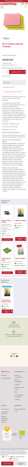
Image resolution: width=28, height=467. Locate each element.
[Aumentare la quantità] (7, 71)
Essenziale (7, 456)
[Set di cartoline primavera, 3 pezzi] (7, 292)
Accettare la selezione (21, 463)
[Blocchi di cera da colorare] (7, 212)
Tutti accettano (7, 463)
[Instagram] (14, 356)
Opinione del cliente (9, 87)
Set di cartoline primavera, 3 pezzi (6, 300)
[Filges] (6, 38)
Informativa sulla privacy (5, 454)
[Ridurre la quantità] (7, 73)
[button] (2, 7)
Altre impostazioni (14, 460)
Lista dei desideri (7, 76)
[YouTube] (17, 356)
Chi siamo (4, 375)
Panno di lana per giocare (6, 259)
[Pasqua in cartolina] (20, 250)
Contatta (17, 399)
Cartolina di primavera (20, 220)
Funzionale (14, 458)
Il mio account (5, 409)
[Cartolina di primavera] (20, 212)
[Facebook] (11, 356)
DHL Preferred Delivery (19, 456)
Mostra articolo (7, 239)
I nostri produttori (6, 378)
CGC (16, 392)
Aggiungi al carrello (17, 72)
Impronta (17, 384)
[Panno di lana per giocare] (7, 250)
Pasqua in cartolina (20, 258)
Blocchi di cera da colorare (6, 221)
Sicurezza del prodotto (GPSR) (12, 91)
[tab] (14, 82)
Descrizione (6, 82)
